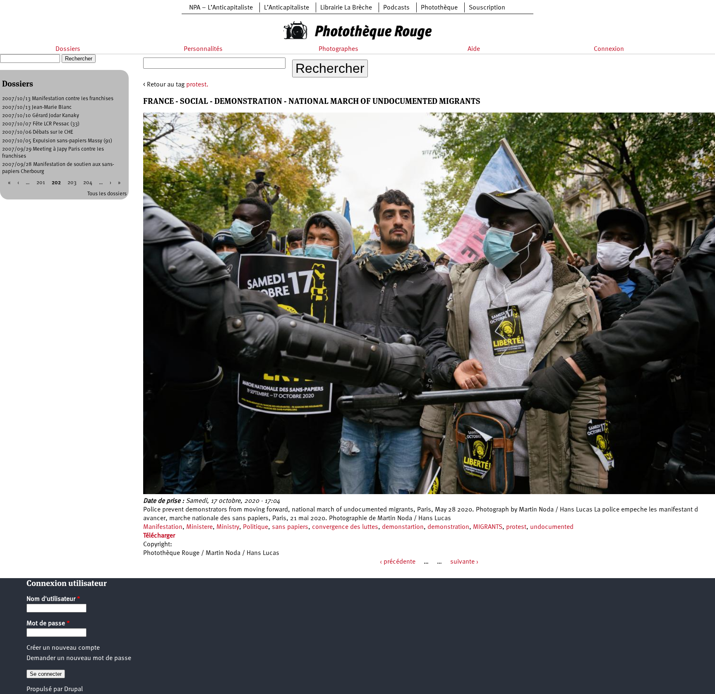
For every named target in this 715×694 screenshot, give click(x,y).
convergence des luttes (345, 527)
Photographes (338, 49)
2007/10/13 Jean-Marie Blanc (37, 107)
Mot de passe (48, 623)
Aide (474, 49)
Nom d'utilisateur (53, 599)
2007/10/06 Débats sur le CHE (37, 132)
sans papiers (290, 527)
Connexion (609, 49)
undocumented (551, 527)
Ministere (199, 527)
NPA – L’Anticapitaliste (221, 8)
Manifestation (162, 527)
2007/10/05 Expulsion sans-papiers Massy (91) (57, 141)
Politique (255, 527)
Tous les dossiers (107, 194)
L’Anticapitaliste (286, 8)
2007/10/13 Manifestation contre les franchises (57, 98)
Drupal (73, 689)
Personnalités (203, 49)
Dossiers (67, 49)
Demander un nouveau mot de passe (78, 658)
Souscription (487, 8)
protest (516, 527)
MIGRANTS (487, 527)
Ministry (227, 527)
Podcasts (396, 8)
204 (87, 182)
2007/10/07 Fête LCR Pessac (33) (40, 124)
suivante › (464, 562)
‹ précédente (397, 562)
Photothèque (439, 8)
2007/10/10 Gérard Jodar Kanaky (40, 115)
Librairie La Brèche (346, 8)
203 (72, 182)
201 (40, 182)
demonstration (448, 527)
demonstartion (403, 527)
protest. (197, 85)
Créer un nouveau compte (63, 648)
